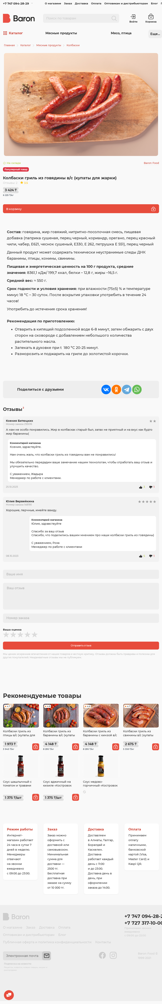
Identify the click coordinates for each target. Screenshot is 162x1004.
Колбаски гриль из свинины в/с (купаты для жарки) (138, 735)
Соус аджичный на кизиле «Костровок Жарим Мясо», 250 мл (58, 785)
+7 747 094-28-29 (16, 3)
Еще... (155, 34)
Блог (154, 3)
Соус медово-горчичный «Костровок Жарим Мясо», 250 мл (100, 785)
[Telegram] (126, 389)
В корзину (14, 209)
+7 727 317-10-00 (141, 923)
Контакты (103, 942)
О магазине (53, 3)
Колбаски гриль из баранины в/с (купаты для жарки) (59, 735)
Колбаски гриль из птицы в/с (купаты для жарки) (19, 735)
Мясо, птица (121, 33)
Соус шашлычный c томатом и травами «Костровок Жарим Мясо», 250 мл (17, 787)
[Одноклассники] (116, 389)
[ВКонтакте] (106, 389)
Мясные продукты (61, 33)
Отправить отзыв (81, 645)
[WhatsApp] (137, 389)
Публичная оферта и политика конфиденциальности (47, 942)
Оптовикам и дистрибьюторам (126, 3)
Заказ (68, 3)
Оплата (96, 3)
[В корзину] (35, 746)
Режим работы (20, 829)
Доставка (81, 3)
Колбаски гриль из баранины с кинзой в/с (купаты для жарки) (100, 735)
